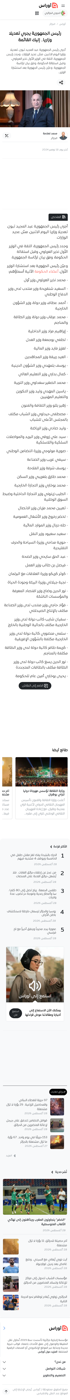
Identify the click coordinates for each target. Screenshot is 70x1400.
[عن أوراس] (35, 1328)
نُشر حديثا (61, 1172)
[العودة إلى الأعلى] (6, 1391)
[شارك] (61, 82)
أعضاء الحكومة (46, 271)
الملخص (56, 217)
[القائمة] (63, 5)
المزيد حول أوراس (47, 1352)
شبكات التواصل (56, 1369)
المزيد (9, 1155)
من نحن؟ (60, 1362)
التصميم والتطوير (54, 1375)
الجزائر (52, 24)
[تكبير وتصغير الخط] (6, 135)
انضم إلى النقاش (33, 686)
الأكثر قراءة (60, 847)
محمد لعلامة (50, 133)
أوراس (62, 24)
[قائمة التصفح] (37, 13)
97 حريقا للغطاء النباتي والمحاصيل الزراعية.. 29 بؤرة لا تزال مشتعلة (26, 1104)
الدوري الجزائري (53, 13)
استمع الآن (15, 1013)
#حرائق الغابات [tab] (58, 1092)
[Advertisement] (35, 183)
